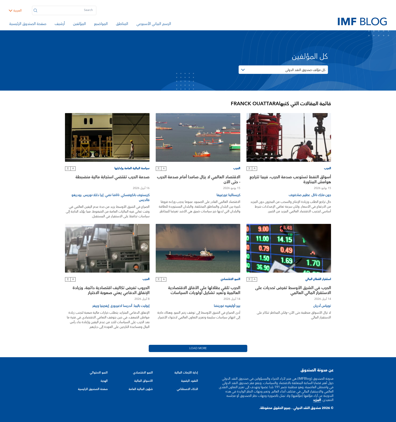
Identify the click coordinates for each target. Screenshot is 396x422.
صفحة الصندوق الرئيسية (27, 24)
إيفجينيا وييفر (100, 306)
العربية (17, 10)
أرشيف (60, 24)
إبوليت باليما (142, 306)
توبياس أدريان (322, 306)
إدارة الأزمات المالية (186, 373)
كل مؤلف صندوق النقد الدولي (305, 70)
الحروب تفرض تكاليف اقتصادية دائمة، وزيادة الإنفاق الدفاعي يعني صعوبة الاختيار (111, 290)
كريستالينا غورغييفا (228, 195)
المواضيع (101, 24)
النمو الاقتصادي (143, 373)
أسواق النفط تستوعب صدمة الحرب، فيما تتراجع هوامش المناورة (290, 180)
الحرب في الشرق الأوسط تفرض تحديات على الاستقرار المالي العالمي (293, 290)
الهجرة (104, 381)
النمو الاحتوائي (99, 373)
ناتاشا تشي (112, 195)
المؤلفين (79, 24)
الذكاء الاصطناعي (187, 389)
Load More (198, 348)
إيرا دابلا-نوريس (93, 195)
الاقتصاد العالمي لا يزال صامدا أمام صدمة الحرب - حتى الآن (198, 180)
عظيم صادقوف (299, 195)
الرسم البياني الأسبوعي (153, 24)
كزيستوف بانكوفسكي (135, 195)
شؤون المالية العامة (141, 389)
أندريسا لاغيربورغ (121, 306)
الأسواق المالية (143, 381)
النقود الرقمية (189, 381)
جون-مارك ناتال (321, 195)
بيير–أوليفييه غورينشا (227, 306)
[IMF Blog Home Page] (362, 21)
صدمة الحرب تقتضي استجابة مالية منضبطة (112, 178)
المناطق (122, 24)
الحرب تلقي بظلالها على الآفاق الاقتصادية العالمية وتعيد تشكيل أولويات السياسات (204, 290)
